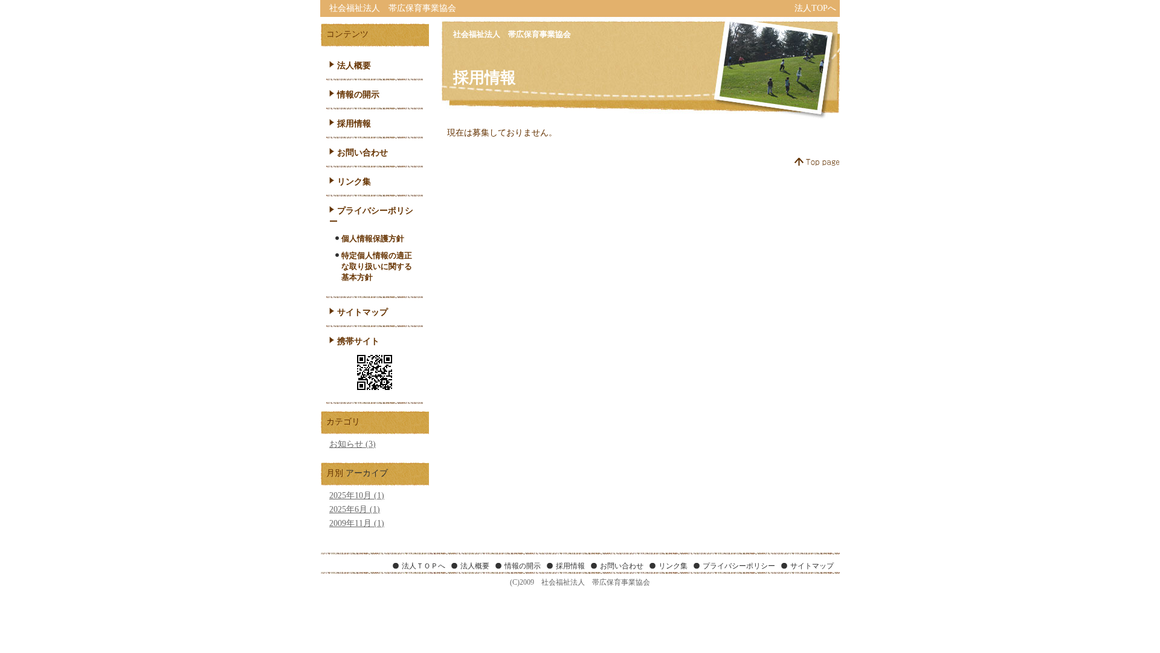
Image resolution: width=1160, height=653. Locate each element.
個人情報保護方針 (372, 238)
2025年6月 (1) (354, 509)
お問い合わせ (362, 152)
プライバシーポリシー (739, 566)
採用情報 (354, 123)
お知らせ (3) (352, 444)
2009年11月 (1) (356, 523)
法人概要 (354, 65)
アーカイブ (367, 473)
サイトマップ (362, 312)
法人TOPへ (815, 8)
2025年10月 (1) (356, 495)
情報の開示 (358, 94)
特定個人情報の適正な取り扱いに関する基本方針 (376, 266)
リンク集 (354, 181)
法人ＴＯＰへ (423, 566)
